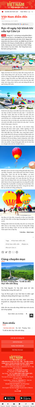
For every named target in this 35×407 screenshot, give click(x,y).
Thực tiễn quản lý (25, 11)
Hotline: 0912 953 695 (17, 346)
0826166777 (22, 380)
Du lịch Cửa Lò (11, 247)
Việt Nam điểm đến (14, 16)
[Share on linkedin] (9, 252)
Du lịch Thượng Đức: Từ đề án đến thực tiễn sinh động (16, 282)
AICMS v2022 (30, 394)
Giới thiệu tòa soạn (17, 350)
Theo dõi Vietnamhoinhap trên (10, 24)
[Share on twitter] (6, 252)
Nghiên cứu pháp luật (11, 11)
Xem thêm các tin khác (15, 314)
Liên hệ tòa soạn (17, 342)
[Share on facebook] (2, 252)
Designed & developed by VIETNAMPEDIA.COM (13, 394)
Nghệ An (25, 244)
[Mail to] (13, 252)
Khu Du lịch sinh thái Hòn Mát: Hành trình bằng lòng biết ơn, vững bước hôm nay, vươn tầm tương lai (17, 302)
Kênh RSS (17, 391)
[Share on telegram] (17, 252)
